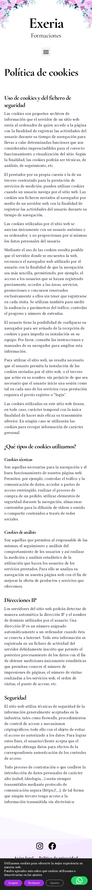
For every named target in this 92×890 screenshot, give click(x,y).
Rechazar (34, 882)
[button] (46, 51)
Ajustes (54, 882)
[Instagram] (40, 846)
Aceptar (13, 882)
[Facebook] (52, 846)
